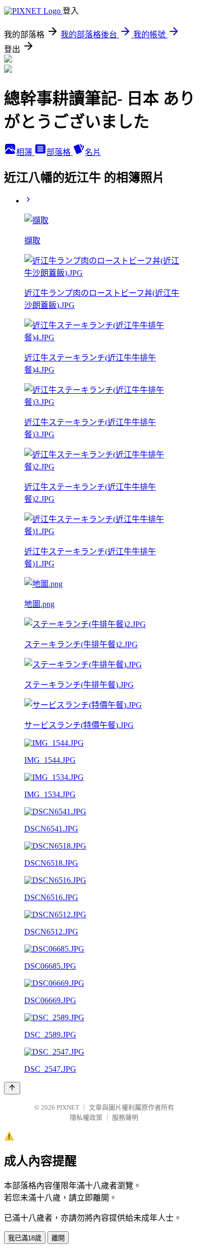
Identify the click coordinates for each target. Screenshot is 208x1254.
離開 (58, 1238)
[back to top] (12, 1088)
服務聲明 (125, 1117)
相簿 (25, 152)
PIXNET (68, 1107)
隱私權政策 (86, 1117)
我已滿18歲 (24, 1238)
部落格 (59, 152)
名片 (93, 152)
